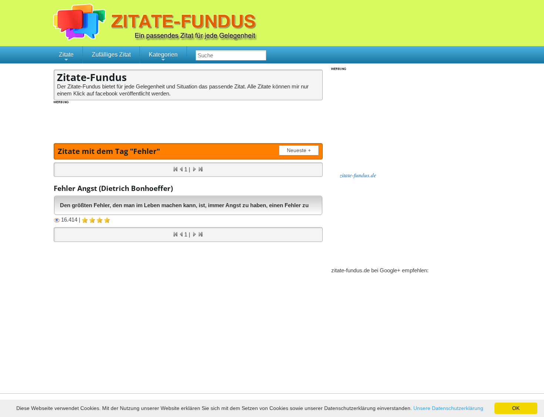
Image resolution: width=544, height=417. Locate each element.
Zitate (66, 57)
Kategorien (163, 57)
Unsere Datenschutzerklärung (448, 408)
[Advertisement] (188, 121)
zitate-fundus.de (358, 175)
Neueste (299, 150)
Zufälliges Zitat (111, 54)
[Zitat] (198, 39)
